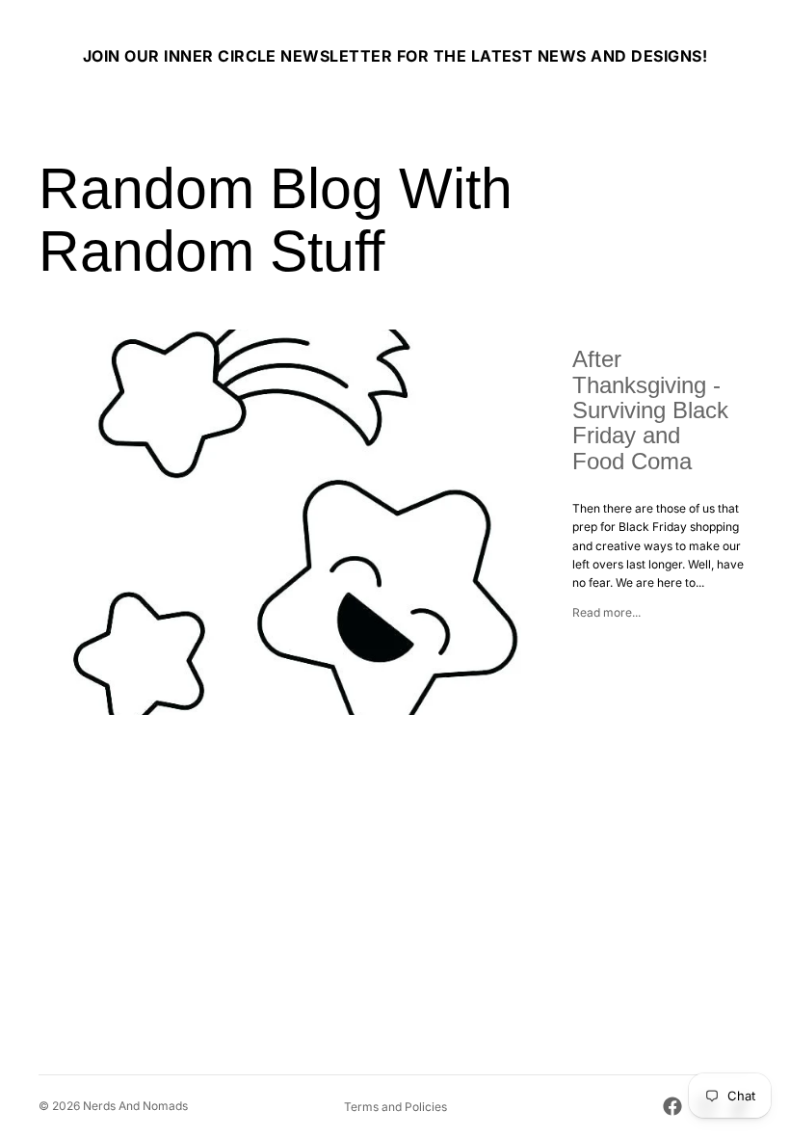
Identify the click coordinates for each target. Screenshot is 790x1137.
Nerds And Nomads (135, 1105)
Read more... (606, 612)
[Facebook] (672, 1106)
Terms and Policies (395, 1106)
